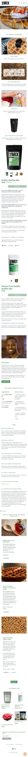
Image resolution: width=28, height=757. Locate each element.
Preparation (10, 607)
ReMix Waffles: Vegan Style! (8, 638)
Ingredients (6, 555)
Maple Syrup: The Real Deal (8, 541)
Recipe (4, 669)
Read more (6, 558)
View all (14, 682)
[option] (7, 174)
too (25, 227)
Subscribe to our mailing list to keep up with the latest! (14, 733)
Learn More (5, 381)
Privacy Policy (19, 744)
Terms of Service (10, 744)
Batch (4, 607)
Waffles (5, 608)
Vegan (8, 669)
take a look (6, 484)
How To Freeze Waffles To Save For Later (9, 587)
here (2, 227)
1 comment (13, 672)
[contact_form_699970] (25, 754)
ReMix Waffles (15, 752)
